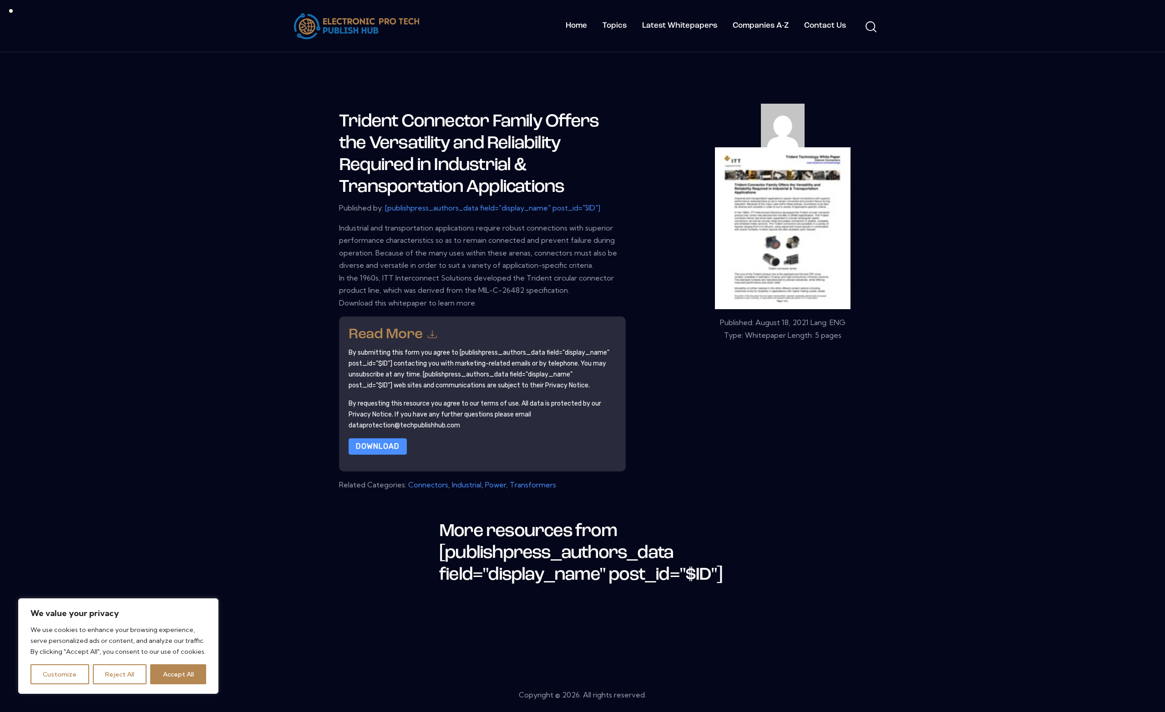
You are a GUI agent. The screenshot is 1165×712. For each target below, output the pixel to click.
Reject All (119, 674)
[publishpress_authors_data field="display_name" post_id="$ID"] (492, 207)
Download (378, 446)
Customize (59, 674)
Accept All (178, 674)
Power (495, 484)
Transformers (533, 484)
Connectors (428, 484)
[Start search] (870, 27)
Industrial (466, 484)
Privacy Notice (370, 414)
